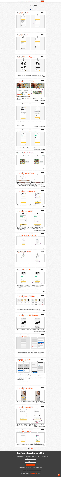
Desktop (30, 80)
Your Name (26, 458)
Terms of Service (38, 473)
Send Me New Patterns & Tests (30, 465)
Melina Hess (22, 12)
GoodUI (18, 1)
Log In (39, 1)
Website (33, 6)
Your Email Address (27, 461)
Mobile (27, 12)
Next (31, 448)
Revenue (42, 251)
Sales (43, 12)
